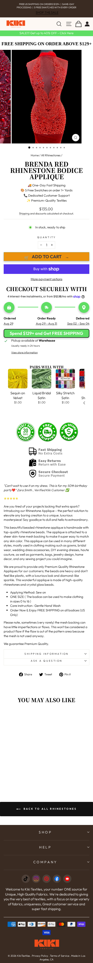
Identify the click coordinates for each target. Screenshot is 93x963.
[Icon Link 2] (36, 879)
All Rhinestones (51, 155)
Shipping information (46, 653)
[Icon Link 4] (57, 879)
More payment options (46, 279)
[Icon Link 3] (46, 879)
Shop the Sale (47, 12)
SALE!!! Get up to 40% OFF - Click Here (46, 33)
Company (45, 862)
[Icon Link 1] (26, 879)
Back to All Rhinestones (49, 808)
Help (45, 847)
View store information (24, 352)
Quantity (46, 237)
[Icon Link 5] (67, 879)
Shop (45, 832)
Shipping (24, 213)
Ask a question (46, 660)
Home (35, 155)
